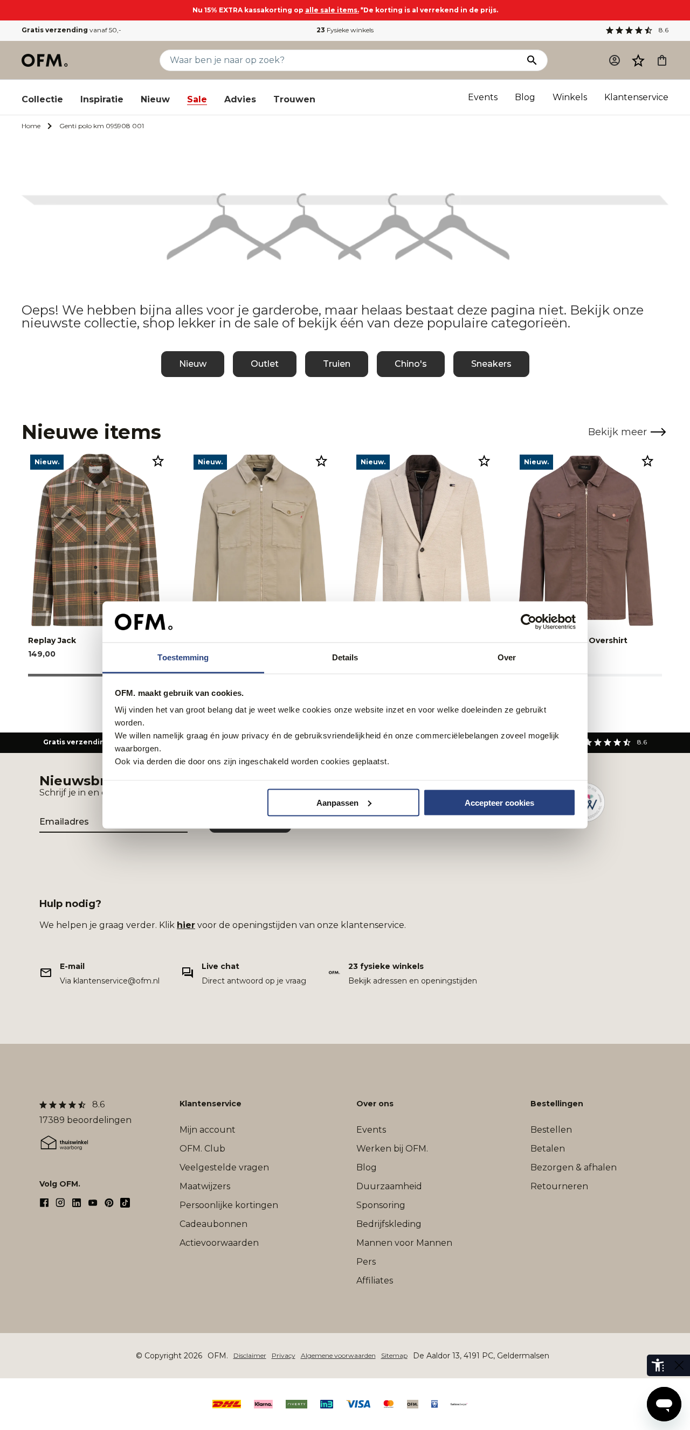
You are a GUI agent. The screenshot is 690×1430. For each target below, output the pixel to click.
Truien (336, 364)
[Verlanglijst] (638, 60)
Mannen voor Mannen (404, 1243)
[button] (638, 60)
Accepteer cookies (499, 802)
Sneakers (491, 364)
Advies (240, 99)
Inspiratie (101, 99)
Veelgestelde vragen (224, 1167)
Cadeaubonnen (213, 1224)
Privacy (283, 1355)
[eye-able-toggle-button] (679, 1365)
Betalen (547, 1148)
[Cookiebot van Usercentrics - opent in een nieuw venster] (528, 622)
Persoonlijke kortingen (229, 1205)
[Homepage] (45, 60)
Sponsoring (380, 1205)
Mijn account (208, 1130)
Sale (197, 99)
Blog (525, 97)
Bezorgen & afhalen (573, 1167)
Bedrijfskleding (389, 1224)
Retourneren (559, 1186)
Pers (366, 1262)
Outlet (265, 364)
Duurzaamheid (389, 1186)
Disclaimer (249, 1355)
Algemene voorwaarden (338, 1355)
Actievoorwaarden (219, 1243)
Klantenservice (636, 97)
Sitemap (394, 1355)
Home (31, 126)
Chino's (411, 364)
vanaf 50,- (71, 30)
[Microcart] (662, 60)
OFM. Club (202, 1148)
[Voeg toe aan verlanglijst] (158, 460)
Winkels (570, 97)
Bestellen (551, 1130)
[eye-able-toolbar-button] (657, 1365)
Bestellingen (556, 1103)
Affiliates (374, 1280)
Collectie (42, 99)
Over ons (375, 1103)
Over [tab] (507, 657)
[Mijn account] (614, 60)
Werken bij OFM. (392, 1148)
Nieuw (155, 99)
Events (483, 97)
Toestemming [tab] (183, 657)
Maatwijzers (205, 1186)
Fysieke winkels (345, 30)
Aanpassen (337, 802)
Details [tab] (345, 657)
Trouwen (294, 99)
